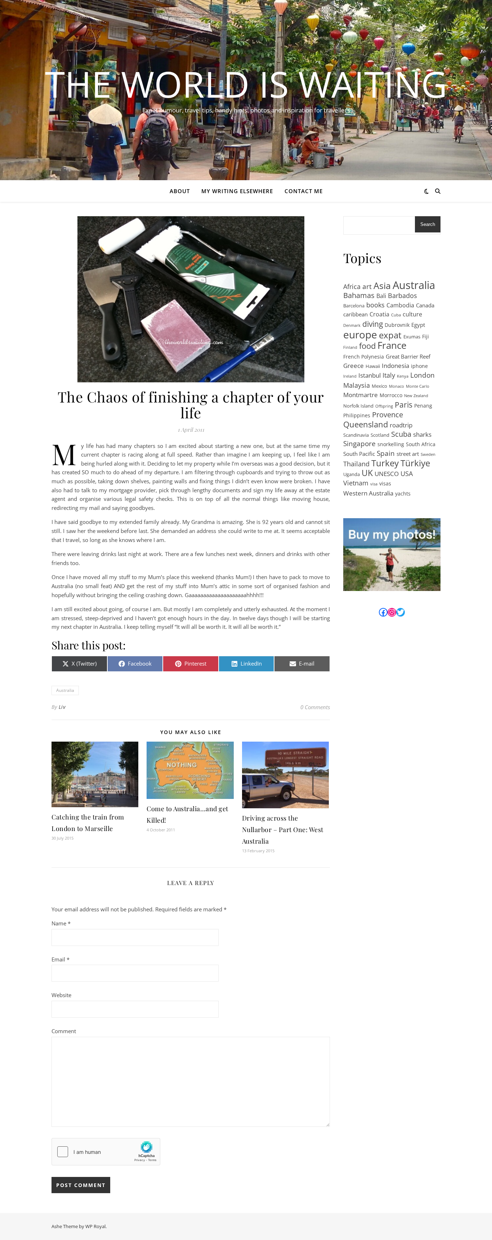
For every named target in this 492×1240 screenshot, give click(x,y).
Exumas (411, 336)
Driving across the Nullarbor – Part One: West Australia (282, 829)
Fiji (425, 336)
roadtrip (401, 425)
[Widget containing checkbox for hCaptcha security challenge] (106, 1151)
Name (61, 923)
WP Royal (95, 1226)
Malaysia (356, 385)
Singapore (359, 443)
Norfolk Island (358, 406)
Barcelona (353, 305)
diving (372, 324)
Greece (353, 365)
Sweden (428, 454)
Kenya (402, 376)
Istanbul (369, 375)
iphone (419, 366)
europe (360, 334)
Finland (350, 347)
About (180, 191)
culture (412, 314)
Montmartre (360, 395)
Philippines (356, 415)
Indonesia (395, 365)
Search (427, 224)
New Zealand (416, 395)
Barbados (402, 295)
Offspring (384, 406)
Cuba (396, 314)
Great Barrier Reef (408, 356)
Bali (381, 296)
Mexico (379, 386)
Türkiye (415, 463)
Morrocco (391, 395)
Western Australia (368, 493)
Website (61, 995)
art (367, 286)
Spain (386, 453)
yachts (403, 493)
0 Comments (315, 707)
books (375, 305)
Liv (62, 706)
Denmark (352, 325)
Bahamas (359, 295)
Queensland (365, 424)
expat (390, 335)
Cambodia (400, 305)
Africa (352, 286)
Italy (389, 375)
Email (61, 959)
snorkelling (390, 444)
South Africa (420, 444)
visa (373, 483)
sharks (422, 434)
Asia (382, 285)
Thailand (356, 463)
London (422, 375)
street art (408, 453)
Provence (387, 414)
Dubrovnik (397, 324)
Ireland (350, 376)
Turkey (385, 463)
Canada (425, 305)
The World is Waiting (246, 84)
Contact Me (304, 191)
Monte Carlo (417, 386)
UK (367, 473)
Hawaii (373, 366)
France (392, 345)
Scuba (401, 434)
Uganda (351, 474)
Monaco (396, 386)
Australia (65, 690)
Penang (423, 405)
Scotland (380, 435)
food (367, 346)
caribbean (355, 314)
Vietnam (355, 483)
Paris (403, 404)
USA (407, 473)
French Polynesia (363, 356)
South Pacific (359, 453)
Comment (64, 1031)
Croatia (379, 314)
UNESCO (387, 473)
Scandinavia (356, 435)
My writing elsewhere (237, 191)
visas (385, 483)
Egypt (418, 324)
